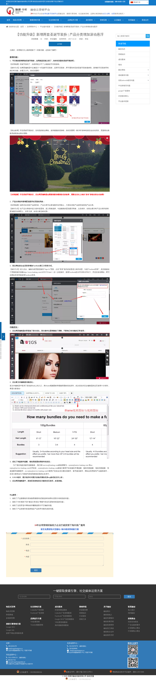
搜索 (148, 36)
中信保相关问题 (124, 86)
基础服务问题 (123, 75)
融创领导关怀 (109, 635)
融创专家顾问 (109, 618)
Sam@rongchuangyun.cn (77, 650)
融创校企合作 (109, 632)
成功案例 (121, 59)
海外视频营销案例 (61, 625)
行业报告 (82, 616)
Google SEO (10, 627)
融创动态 (121, 49)
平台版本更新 (123, 101)
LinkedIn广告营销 (37, 610)
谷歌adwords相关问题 (126, 80)
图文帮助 (121, 70)
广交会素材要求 (134, 625)
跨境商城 (9, 615)
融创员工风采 (109, 628)
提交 (36, 570)
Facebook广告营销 (37, 613)
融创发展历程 (109, 621)
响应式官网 (10, 611)
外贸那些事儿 (123, 96)
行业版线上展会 (134, 631)
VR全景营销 (35, 622)
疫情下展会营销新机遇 (14, 633)
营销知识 (121, 54)
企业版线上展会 (134, 628)
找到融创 (131, 613)
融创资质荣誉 (109, 625)
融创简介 (107, 611)
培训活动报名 (133, 622)
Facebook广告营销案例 (63, 616)
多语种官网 (10, 618)
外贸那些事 (83, 610)
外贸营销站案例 (61, 610)
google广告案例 (124, 91)
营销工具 (82, 619)
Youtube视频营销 (36, 625)
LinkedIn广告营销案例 (63, 613)
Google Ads (10, 630)
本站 (86, 39)
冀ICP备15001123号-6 (84, 672)
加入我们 (131, 610)
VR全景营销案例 (61, 622)
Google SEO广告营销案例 (64, 619)
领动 (120, 65)
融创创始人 (108, 615)
